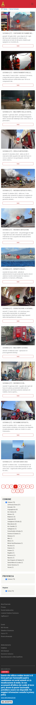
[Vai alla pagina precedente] (7, 486)
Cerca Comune (14, 9)
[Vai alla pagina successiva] (17, 491)
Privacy (3, 607)
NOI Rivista (4, 627)
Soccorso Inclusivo (7, 654)
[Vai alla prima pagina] (3, 486)
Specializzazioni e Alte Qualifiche (12, 657)
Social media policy (7, 610)
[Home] (3, 4)
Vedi (18, 46)
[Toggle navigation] (32, 4)
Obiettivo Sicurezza (7, 630)
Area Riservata (5, 604)
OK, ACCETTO (7, 702)
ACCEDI (6, 671)
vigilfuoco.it (4, 616)
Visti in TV (4, 633)
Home (5, 9)
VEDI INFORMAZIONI (8, 698)
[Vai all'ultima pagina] (21, 491)
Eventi (3, 624)
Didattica (4, 648)
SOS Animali (5, 651)
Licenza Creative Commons (10, 613)
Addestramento (6, 645)
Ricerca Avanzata (6, 636)
